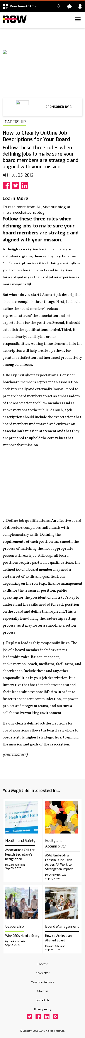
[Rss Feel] (55, 1016)
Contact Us (42, 1000)
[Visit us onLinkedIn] (46, 1016)
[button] (19, 6)
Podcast (42, 964)
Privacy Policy (42, 1009)
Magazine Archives (42, 982)
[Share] (7, 185)
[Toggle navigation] (5, 27)
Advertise (42, 991)
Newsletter (42, 973)
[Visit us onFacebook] (38, 1016)
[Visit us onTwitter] (29, 1016)
